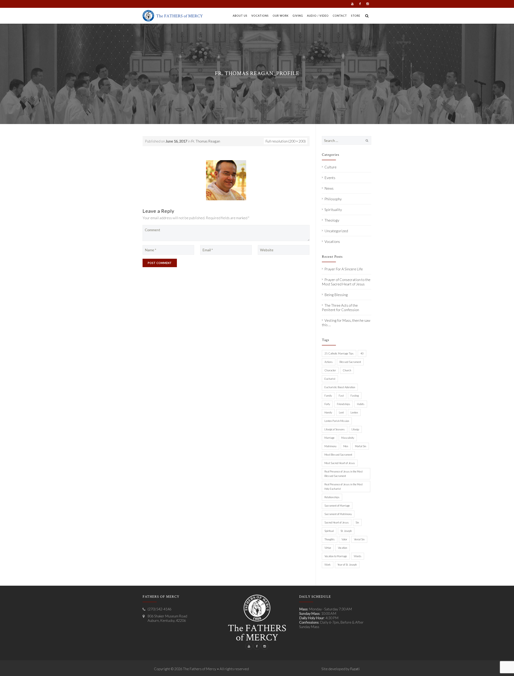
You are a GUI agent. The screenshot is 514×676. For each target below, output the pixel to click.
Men (345, 446)
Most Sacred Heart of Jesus (339, 463)
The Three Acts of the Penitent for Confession (340, 307)
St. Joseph (346, 530)
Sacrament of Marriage (337, 505)
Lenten (354, 412)
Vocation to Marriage (335, 556)
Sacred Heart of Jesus (336, 522)
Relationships (332, 497)
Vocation (342, 547)
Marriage (329, 437)
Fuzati (355, 669)
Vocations (332, 241)
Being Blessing (336, 294)
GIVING (298, 15)
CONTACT (340, 15)
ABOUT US (240, 15)
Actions (328, 361)
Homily (328, 412)
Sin (357, 522)
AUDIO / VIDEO (318, 15)
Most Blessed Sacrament (338, 454)
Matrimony (330, 446)
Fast (341, 395)
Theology (331, 220)
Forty (327, 404)
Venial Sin (359, 539)
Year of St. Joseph (347, 564)
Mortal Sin (360, 446)
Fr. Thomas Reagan (205, 141)
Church (347, 370)
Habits (360, 404)
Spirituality (333, 209)
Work (327, 564)
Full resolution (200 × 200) (285, 141)
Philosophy (333, 199)
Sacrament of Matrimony (338, 514)
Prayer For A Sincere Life (343, 269)
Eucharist (329, 378)
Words (357, 556)
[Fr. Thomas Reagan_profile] (226, 179)
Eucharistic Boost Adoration (339, 387)
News (328, 188)
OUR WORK (281, 15)
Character (330, 370)
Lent (341, 412)
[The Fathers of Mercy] (173, 16)
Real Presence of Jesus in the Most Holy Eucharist (343, 486)
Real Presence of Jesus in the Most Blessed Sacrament (343, 473)
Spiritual (329, 530)
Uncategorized (336, 231)
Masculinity (347, 437)
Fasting (355, 395)
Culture (330, 167)
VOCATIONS (260, 15)
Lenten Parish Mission (336, 420)
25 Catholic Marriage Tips (339, 353)
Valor (344, 539)
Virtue (327, 547)
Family (328, 395)
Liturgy (355, 429)
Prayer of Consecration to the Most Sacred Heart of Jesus (346, 281)
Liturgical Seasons (334, 429)
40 (362, 353)
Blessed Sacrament (350, 361)
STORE (355, 15)
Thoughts (329, 539)
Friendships (343, 404)
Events (329, 177)
